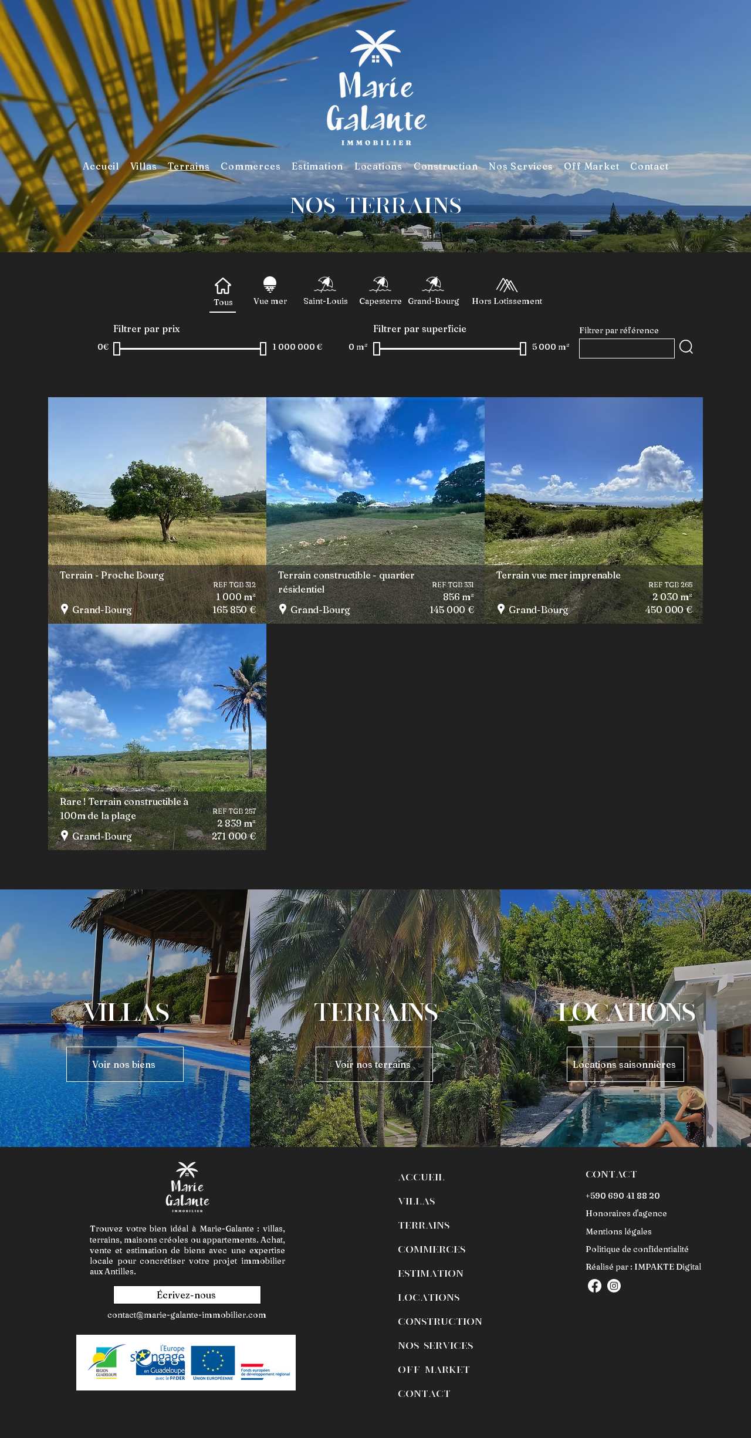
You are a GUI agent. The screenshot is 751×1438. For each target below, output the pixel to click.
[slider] (116, 349)
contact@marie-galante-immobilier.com (186, 1315)
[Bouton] (157, 510)
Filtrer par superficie (419, 328)
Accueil (421, 1176)
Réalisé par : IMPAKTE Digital (643, 1266)
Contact (424, 1393)
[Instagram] (614, 1285)
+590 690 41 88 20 (623, 1195)
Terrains (423, 1224)
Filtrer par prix (146, 328)
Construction (440, 1321)
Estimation (431, 1273)
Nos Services (435, 1345)
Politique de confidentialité (637, 1249)
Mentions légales (619, 1231)
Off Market (434, 1369)
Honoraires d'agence (626, 1213)
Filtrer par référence (619, 330)
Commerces (431, 1248)
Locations (428, 1297)
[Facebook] (594, 1285)
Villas (416, 1200)
